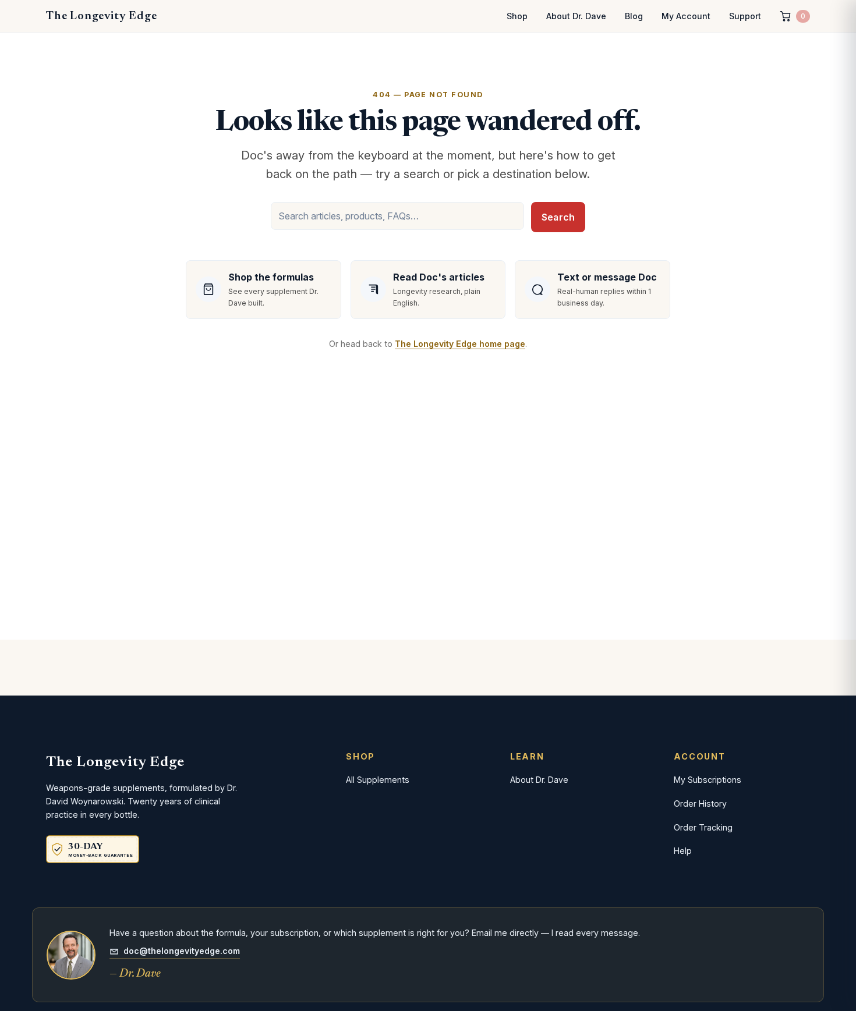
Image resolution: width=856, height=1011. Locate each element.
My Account (686, 16)
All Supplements (377, 780)
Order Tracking (703, 827)
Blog (634, 16)
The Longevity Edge (101, 16)
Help (683, 851)
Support (745, 16)
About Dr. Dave (576, 16)
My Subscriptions (707, 780)
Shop (517, 16)
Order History (700, 803)
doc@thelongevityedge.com (181, 951)
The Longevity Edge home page (460, 344)
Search (558, 217)
